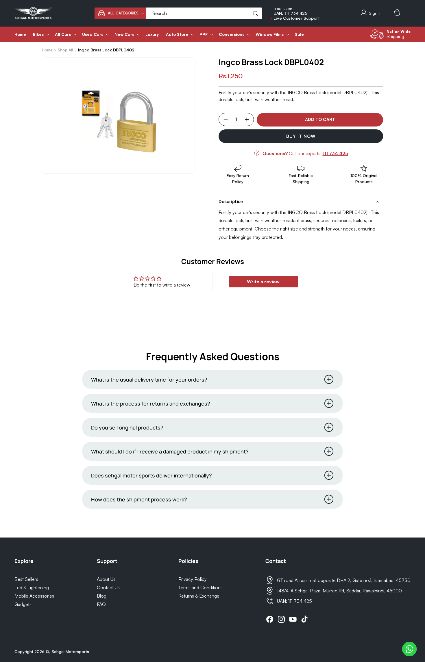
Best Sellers (26, 579)
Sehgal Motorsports (70, 651)
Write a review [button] (263, 281)
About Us (106, 579)
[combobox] (204, 13)
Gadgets (23, 604)
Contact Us (108, 587)
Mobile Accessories (34, 596)
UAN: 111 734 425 (290, 13)
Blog (101, 596)
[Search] (255, 13)
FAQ (101, 604)
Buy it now (301, 136)
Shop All (65, 49)
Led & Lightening (31, 587)
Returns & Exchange (198, 596)
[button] (120, 13)
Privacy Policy (192, 579)
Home (47, 49)
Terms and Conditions (200, 587)
